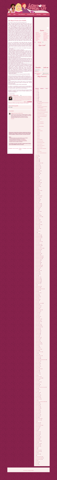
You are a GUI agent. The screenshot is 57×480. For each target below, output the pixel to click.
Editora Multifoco (38, 253)
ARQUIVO (41, 88)
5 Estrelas (37, 161)
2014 (37, 91)
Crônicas (44, 39)
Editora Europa (37, 240)
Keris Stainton (37, 329)
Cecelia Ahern (37, 207)
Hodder (36, 291)
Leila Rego (37, 345)
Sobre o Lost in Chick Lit (40, 145)
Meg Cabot (37, 370)
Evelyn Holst (37, 274)
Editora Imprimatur (38, 244)
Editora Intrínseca (38, 245)
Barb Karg (37, 178)
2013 (37, 92)
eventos (36, 275)
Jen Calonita (37, 308)
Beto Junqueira (37, 186)
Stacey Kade (37, 439)
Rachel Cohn (37, 405)
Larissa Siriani (37, 334)
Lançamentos (45, 33)
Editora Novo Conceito (39, 257)
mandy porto (37, 362)
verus (36, 460)
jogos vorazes (37, 316)
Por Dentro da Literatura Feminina (40, 401)
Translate (38, 71)
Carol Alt (36, 202)
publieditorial (37, 404)
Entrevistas (39, 14)
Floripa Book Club (42, 83)
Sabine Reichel (37, 422)
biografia (36, 189)
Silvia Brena (37, 435)
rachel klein (37, 409)
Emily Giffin (37, 269)
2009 (37, 98)
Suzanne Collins (38, 443)
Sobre (14, 14)
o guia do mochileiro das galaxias (40, 387)
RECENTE (37, 88)
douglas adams (37, 228)
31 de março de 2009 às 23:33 (18, 113)
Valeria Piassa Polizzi (38, 459)
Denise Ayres (37, 220)
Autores (38, 132)
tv (35, 455)
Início (10, 14)
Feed (41, 26)
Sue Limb (36, 442)
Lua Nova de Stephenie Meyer (41, 110)
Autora (42, 21)
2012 (37, 94)
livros (24, 103)
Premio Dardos (39, 105)
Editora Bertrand (38, 236)
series (36, 430)
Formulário (24, 139)
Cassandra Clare (38, 206)
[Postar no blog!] (9, 107)
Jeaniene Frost (37, 307)
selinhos (36, 429)
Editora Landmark (38, 249)
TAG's (47, 88)
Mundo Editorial (38, 376)
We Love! (44, 32)
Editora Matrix (37, 252)
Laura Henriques (38, 337)
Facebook (38, 26)
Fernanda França (38, 279)
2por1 (36, 157)
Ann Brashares (37, 173)
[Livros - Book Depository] (38, 42)
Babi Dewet (37, 177)
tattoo (36, 447)
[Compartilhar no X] (10, 107)
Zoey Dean (37, 464)
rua (36, 421)
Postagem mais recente (13, 148)
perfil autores (37, 397)
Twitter (36, 26)
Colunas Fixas (39, 151)
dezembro (38, 101)
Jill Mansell (37, 313)
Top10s (36, 452)
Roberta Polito (37, 414)
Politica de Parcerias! (40, 123)
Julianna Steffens (13, 95)
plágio (36, 400)
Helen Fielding (37, 290)
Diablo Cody (37, 223)
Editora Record (37, 262)
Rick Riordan (37, 413)
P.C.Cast (36, 391)
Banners (38, 138)
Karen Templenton (38, 325)
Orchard (36, 388)
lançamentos (37, 333)
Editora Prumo (37, 261)
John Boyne (37, 317)
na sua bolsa (37, 379)
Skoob (48, 26)
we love (36, 463)
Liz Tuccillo (37, 354)
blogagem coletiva (38, 190)
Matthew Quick (37, 366)
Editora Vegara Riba (38, 266)
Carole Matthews (38, 203)
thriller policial (38, 451)
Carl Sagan (37, 198)
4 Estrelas (37, 160)
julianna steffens (38, 321)
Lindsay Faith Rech (38, 349)
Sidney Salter (37, 434)
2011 (37, 95)
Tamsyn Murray (37, 446)
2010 (37, 97)
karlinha (12, 113)
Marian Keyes (37, 363)
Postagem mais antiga (27, 148)
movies (36, 375)
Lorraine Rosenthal (38, 355)
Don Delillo (37, 227)
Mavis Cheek (37, 367)
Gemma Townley (37, 283)
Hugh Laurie (37, 295)
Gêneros (38, 135)
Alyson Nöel (37, 164)
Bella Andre (37, 185)
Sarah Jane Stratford (38, 425)
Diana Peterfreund (38, 224)
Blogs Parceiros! (39, 139)
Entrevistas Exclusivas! (40, 142)
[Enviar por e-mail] (8, 107)
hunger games (37, 296)
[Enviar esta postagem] (20, 95)
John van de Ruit (38, 320)
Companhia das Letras (38, 216)
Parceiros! (38, 129)
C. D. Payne (37, 194)
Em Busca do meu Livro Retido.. (41, 148)
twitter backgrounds (38, 456)
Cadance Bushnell (38, 195)
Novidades (45, 34)
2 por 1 (37, 40)
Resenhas (37, 32)
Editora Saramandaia (38, 265)
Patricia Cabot (37, 392)
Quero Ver (45, 40)
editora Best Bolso (38, 237)
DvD (36, 232)
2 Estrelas (37, 156)
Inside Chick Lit (38, 33)
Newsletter (43, 26)
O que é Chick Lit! (21, 14)
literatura (21, 103)
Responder (12, 118)
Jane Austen (18, 103)
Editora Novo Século (38, 258)
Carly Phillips (37, 199)
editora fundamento (38, 241)
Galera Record (37, 282)
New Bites (36, 380)
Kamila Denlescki (38, 324)
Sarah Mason (37, 426)
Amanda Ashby (37, 165)
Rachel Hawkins (37, 408)
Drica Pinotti (37, 231)
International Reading (38, 303)
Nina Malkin (37, 383)
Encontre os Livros (30, 14)
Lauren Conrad (37, 338)
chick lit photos (38, 211)
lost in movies (37, 358)
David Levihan (37, 219)
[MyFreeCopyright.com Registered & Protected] (38, 74)
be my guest (37, 181)
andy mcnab (37, 169)
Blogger (33, 470)
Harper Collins (37, 287)
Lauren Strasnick (38, 342)
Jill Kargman (37, 312)
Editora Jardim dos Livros (39, 248)
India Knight (37, 300)
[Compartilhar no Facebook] (11, 107)
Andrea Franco (37, 168)
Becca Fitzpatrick (38, 182)
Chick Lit (14, 103)
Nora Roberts (37, 384)
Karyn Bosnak (37, 328)
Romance (27, 103)
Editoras (38, 133)
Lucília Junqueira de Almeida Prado (40, 359)
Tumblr (45, 26)
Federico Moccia (38, 278)
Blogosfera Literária (40, 126)
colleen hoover (38, 215)
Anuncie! (38, 120)
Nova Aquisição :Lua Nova (40, 113)
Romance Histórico (38, 418)
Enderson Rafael (38, 270)
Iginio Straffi (37, 299)
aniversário (37, 172)
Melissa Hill (37, 371)
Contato (44, 14)
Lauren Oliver (37, 341)
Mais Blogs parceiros (42, 78)
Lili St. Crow (37, 346)
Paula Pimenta (37, 396)
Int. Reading (37, 39)
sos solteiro (37, 438)
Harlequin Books (38, 286)
